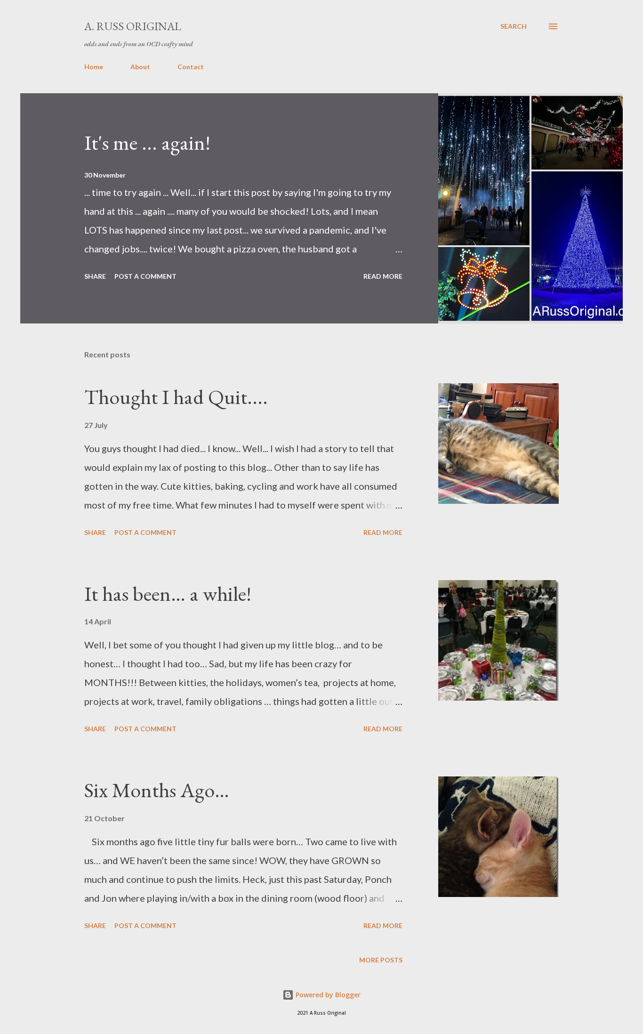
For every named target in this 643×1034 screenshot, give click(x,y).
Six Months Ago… (156, 789)
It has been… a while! (167, 593)
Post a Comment (145, 276)
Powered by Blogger (327, 994)
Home (93, 67)
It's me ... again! (147, 142)
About (140, 67)
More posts (380, 960)
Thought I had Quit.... (176, 396)
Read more (382, 276)
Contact (190, 67)
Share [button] (95, 276)
